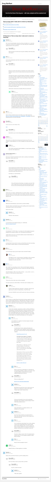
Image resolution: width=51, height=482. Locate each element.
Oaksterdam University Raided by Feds (10, 29)
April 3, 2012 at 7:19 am (12, 161)
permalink (19, 31)
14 (45, 121)
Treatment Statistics (41, 113)
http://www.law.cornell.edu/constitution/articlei (21, 381)
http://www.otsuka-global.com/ (21, 362)
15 (47, 121)
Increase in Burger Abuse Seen (43, 94)
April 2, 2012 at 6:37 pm (9, 249)
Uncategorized (12, 31)
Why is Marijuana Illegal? (42, 170)
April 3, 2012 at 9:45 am (12, 286)
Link (6, 126)
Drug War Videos (41, 179)
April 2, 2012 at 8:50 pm (9, 278)
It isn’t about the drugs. (41, 160)
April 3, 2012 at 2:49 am (14, 318)
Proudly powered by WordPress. (43, 478)
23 (38, 123)
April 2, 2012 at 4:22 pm (12, 213)
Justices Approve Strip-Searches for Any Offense (11, 24)
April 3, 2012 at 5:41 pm (14, 177)
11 (41, 121)
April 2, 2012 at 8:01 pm (12, 146)
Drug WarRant (7, 3)
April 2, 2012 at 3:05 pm (9, 122)
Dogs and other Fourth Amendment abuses (9, 19)
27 (44, 123)
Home (4, 16)
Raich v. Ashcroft (41, 107)
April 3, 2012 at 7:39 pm (17, 440)
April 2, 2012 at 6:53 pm (12, 255)
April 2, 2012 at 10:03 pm (9, 297)
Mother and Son (41, 102)
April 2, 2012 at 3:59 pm (9, 154)
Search (46, 144)
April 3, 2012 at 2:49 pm (17, 421)
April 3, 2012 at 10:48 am (17, 385)
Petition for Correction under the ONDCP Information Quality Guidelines (43, 106)
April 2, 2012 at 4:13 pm (9, 201)
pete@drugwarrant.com (43, 29)
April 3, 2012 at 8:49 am (17, 367)
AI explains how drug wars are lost (43, 153)
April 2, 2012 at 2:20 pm (9, 57)
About (7, 16)
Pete (11, 22)
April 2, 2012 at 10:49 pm (9, 453)
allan (7, 263)
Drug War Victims (41, 88)
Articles (10, 16)
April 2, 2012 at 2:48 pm (9, 112)
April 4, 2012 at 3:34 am (14, 92)
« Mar (38, 142)
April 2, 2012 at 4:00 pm (9, 190)
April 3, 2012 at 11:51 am (17, 393)
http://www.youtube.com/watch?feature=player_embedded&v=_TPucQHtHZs (18, 116)
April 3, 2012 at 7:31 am (14, 465)
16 (38, 122)
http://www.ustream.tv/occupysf (11, 223)
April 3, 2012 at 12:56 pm (17, 412)
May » (47, 142)
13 (44, 121)
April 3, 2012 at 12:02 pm (17, 405)
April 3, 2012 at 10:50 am (17, 471)
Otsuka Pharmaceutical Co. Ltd (22, 334)
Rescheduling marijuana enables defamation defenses (43, 32)
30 (38, 124)
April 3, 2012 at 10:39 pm (12, 446)
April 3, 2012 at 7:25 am (12, 459)
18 (41, 122)
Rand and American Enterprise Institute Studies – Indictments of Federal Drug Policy (43, 109)
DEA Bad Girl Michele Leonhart (43, 85)
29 (47, 123)
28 (45, 123)
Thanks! (40, 75)
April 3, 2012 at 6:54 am (12, 49)
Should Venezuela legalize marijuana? (43, 159)
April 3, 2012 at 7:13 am (12, 130)
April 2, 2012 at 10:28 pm (12, 306)
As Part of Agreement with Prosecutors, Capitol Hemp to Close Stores (15, 27)
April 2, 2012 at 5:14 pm (9, 220)
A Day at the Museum (42, 77)
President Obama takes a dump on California (28, 19)
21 (45, 122)
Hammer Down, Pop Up (42, 91)
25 (41, 123)
